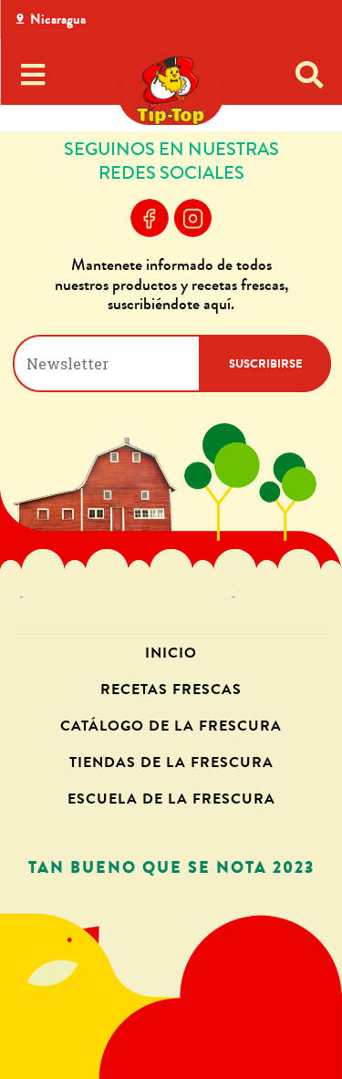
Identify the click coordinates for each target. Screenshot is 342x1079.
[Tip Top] (170, 91)
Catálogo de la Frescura (171, 725)
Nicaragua (58, 19)
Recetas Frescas (171, 689)
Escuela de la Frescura (171, 798)
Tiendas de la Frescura (171, 762)
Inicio (171, 652)
